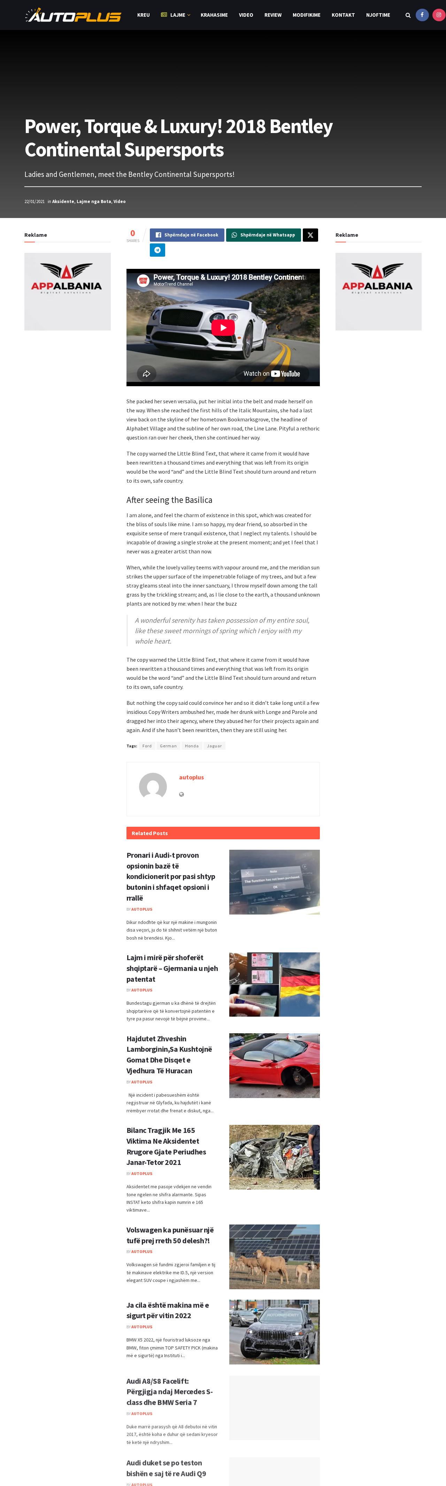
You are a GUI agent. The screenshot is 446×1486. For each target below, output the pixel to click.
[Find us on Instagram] (439, 15)
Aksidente (63, 201)
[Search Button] (408, 15)
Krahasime (214, 14)
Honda (192, 745)
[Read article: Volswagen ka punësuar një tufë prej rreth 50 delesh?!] (274, 1256)
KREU (143, 14)
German (168, 745)
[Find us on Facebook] (422, 15)
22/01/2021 (34, 201)
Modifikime (307, 14)
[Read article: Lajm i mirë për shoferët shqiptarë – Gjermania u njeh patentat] (274, 984)
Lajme (177, 14)
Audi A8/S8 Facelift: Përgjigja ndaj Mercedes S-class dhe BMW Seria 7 (169, 1391)
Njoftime (378, 14)
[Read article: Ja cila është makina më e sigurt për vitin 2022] (274, 1332)
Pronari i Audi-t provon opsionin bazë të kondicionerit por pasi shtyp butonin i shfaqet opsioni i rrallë (170, 876)
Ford (147, 745)
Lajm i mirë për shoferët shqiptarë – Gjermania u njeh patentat (172, 968)
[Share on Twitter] (310, 235)
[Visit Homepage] (73, 15)
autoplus (191, 777)
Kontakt (343, 14)
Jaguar (214, 745)
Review (273, 14)
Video (246, 14)
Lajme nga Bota (94, 201)
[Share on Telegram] (157, 250)
